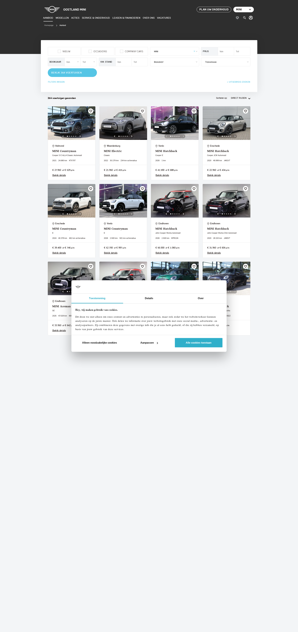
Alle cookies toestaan (198, 342)
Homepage (48, 25)
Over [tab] (201, 298)
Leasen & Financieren (126, 17)
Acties (75, 17)
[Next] (80, 136)
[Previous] (63, 136)
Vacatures (164, 17)
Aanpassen (147, 342)
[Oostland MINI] (251, 18)
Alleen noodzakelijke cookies (99, 342)
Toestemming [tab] (97, 298)
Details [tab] (149, 298)
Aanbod (48, 17)
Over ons (149, 17)
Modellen (62, 17)
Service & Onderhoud (96, 17)
